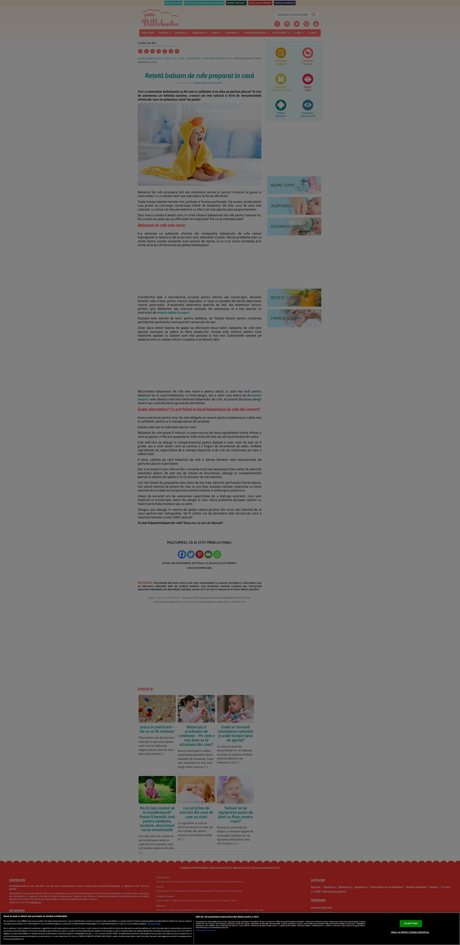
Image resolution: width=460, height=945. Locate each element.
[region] (230, 928)
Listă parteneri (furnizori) (206, 930)
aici (92, 933)
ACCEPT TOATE (411, 923)
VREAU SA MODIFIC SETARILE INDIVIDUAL (410, 932)
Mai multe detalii (153, 924)
